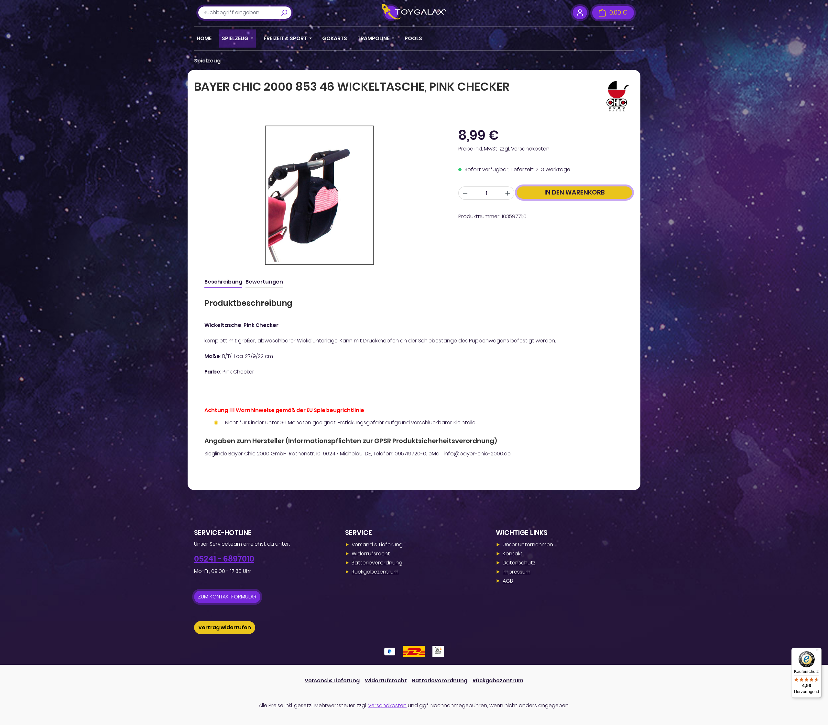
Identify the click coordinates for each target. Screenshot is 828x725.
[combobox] (237, 12)
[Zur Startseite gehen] (414, 12)
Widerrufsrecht (371, 553)
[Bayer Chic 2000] (618, 96)
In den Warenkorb (574, 192)
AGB (508, 581)
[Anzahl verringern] (465, 193)
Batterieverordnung (377, 562)
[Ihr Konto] (580, 12)
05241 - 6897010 (224, 558)
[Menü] (818, 651)
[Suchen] (284, 12)
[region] (320, 195)
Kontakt (513, 553)
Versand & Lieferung (377, 544)
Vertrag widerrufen (224, 627)
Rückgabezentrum (375, 571)
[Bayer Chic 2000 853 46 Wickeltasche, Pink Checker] (319, 195)
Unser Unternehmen (528, 544)
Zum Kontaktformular (227, 596)
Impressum (516, 571)
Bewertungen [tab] (264, 281)
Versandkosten (387, 705)
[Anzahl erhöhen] (508, 193)
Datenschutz (519, 562)
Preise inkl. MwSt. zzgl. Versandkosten (504, 148)
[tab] (223, 282)
